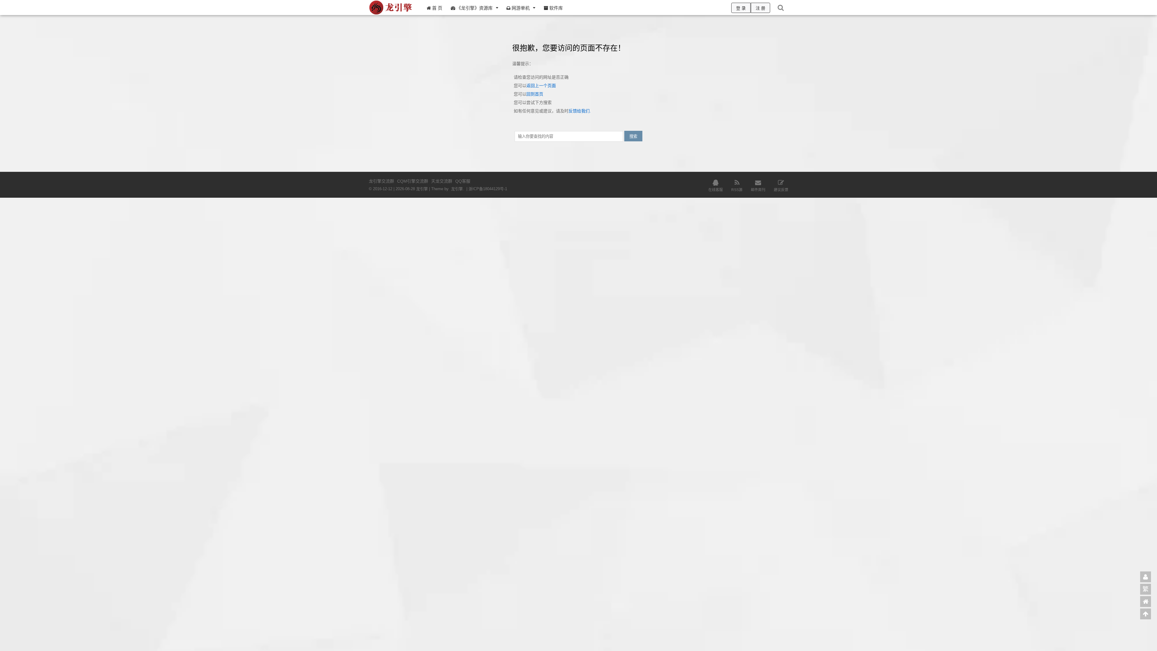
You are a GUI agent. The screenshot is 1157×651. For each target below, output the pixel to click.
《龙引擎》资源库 (474, 8)
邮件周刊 (758, 190)
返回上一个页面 (541, 85)
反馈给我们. (580, 110)
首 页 (436, 8)
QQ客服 (462, 181)
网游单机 (520, 8)
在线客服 (715, 190)
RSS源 (736, 190)
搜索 (633, 136)
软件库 (555, 8)
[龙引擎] (391, 14)
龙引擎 (457, 189)
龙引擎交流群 (381, 181)
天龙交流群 (441, 181)
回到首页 (534, 94)
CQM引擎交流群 (412, 181)
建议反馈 (781, 190)
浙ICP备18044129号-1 (488, 189)
